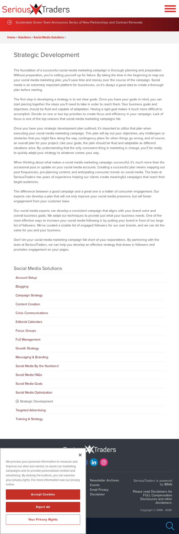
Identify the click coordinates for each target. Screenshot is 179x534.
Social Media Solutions (49, 37)
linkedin (94, 462)
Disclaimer (97, 494)
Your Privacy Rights (43, 519)
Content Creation (28, 304)
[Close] (80, 455)
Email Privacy (99, 490)
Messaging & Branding (32, 357)
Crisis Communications (32, 313)
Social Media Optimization (34, 393)
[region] (43, 491)
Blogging (22, 287)
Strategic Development (36, 401)
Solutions (24, 37)
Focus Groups (26, 331)
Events (95, 485)
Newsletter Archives (104, 480)
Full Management (28, 340)
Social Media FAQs (29, 375)
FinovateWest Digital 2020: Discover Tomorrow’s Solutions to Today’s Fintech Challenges (80, 22)
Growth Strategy (27, 348)
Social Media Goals (29, 384)
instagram (104, 462)
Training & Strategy (29, 419)
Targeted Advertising (31, 410)
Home (11, 37)
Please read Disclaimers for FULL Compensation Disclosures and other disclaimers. (152, 497)
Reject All (43, 507)
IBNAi (168, 484)
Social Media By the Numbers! (37, 366)
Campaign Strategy (29, 295)
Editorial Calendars (29, 322)
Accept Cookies (43, 494)
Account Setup (26, 278)
